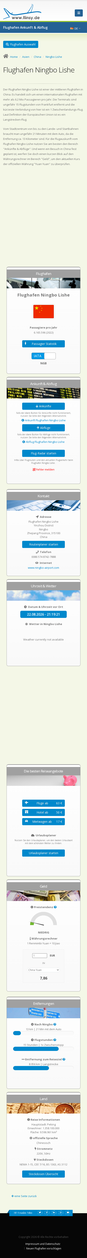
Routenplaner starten (43, 544)
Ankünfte (44, 406)
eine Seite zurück (25, 1196)
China (37, 57)
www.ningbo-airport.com (43, 568)
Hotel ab (49, 812)
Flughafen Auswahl (22, 44)
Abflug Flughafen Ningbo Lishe (45, 442)
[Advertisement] (43, 218)
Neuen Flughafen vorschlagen (43, 1248)
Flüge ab (49, 803)
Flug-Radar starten (43, 453)
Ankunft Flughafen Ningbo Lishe (45, 420)
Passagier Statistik (44, 344)
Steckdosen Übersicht (43, 1174)
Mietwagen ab (47, 822)
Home (14, 57)
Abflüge (44, 428)
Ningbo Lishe (54, 57)
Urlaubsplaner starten (43, 853)
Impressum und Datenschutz (42, 1243)
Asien (25, 57)
